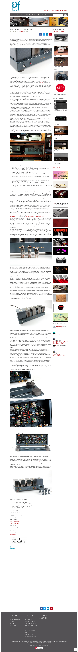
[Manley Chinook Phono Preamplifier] (61, 144)
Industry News (29, 617)
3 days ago (63, 355)
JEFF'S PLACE (28, 638)
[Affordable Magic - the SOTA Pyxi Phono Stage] (61, 157)
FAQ (45, 14)
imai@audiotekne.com (14, 521)
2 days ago (62, 350)
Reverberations (29, 619)
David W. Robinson (59, 326)
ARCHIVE (28, 14)
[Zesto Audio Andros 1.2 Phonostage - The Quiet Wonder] (61, 130)
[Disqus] (31, 563)
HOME (12, 14)
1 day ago (61, 336)
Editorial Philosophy (30, 623)
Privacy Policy (28, 627)
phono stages (57, 167)
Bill (55, 333)
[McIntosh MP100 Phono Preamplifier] (61, 118)
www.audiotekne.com (14, 523)
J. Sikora (39, 461)
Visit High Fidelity (13, 534)
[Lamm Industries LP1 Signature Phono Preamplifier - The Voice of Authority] (61, 104)
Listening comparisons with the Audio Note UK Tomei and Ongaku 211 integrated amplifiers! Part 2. (60, 335)
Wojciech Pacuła (20, 31)
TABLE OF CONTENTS (20, 14)
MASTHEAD (40, 14)
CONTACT (34, 14)
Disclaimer (28, 628)
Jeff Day (57, 338)
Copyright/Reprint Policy (31, 625)
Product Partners (30, 621)
